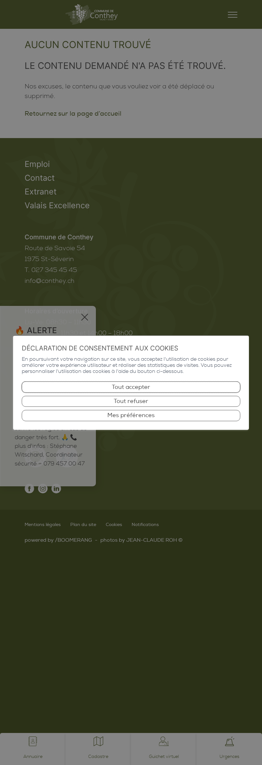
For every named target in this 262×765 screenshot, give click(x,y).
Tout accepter (131, 387)
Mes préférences (131, 415)
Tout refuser (131, 401)
